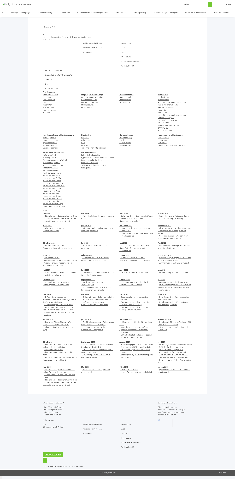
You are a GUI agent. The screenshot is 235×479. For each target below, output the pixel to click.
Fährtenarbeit (163, 137)
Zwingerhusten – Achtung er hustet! (174, 263)
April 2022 (162, 243)
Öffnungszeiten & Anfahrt (53, 427)
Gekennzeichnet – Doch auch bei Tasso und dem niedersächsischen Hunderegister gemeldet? (136, 218)
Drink (45, 102)
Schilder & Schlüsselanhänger (93, 165)
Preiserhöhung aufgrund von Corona (174, 272)
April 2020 (123, 294)
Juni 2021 (85, 270)
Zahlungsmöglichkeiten (92, 43)
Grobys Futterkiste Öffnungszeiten (59, 75)
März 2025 (47, 225)
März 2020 (162, 294)
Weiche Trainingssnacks (53, 165)
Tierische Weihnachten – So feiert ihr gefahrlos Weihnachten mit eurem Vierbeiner (135, 329)
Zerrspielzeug (125, 145)
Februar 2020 (48, 319)
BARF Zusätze (163, 123)
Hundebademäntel (89, 100)
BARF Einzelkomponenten (168, 125)
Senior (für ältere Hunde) (168, 105)
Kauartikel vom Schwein (53, 196)
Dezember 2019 (125, 319)
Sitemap (124, 52)
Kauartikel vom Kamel (52, 180)
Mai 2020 (85, 294)
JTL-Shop (230, 473)
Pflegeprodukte (87, 105)
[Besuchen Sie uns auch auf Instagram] (45, 461)
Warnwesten (124, 102)
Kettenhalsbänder (50, 145)
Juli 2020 (161, 279)
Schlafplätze (86, 168)
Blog (46, 84)
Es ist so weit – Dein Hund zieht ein (97, 299)
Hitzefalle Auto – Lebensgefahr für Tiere (60, 216)
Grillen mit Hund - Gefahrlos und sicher (98, 297)
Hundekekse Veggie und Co (54, 206)
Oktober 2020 (48, 279)
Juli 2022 (84, 243)
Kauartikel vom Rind (51, 193)
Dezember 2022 (125, 225)
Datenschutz (126, 43)
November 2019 (164, 319)
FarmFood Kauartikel (53, 70)
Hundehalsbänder (50, 140)
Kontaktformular (51, 88)
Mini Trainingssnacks (51, 162)
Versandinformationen (92, 48)
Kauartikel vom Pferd (51, 191)
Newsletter (87, 52)
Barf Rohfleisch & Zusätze (168, 120)
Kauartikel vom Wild (51, 201)
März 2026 (123, 213)
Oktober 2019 (48, 342)
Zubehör (46, 112)
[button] (218, 4)
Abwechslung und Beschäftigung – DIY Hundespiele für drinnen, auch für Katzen (174, 230)
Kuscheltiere (124, 140)
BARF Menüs (163, 128)
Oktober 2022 (48, 243)
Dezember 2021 (164, 255)
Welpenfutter (163, 100)
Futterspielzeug (125, 137)
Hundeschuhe (125, 100)
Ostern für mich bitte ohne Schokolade (136, 372)
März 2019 (123, 367)
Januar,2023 (86, 225)
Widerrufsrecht (127, 66)
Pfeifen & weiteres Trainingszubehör (173, 145)
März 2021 (162, 270)
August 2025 (163, 213)
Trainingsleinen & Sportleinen (93, 148)
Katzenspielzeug (49, 110)
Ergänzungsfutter (165, 130)
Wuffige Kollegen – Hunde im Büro (58, 304)
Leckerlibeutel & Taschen (91, 160)
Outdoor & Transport (89, 162)
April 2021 (123, 270)
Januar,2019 (163, 367)
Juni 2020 (47, 294)
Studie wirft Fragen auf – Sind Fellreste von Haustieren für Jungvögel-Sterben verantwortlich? (174, 287)
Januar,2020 (86, 319)
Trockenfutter (48, 107)
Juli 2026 (46, 213)
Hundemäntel (125, 97)
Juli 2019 (161, 342)
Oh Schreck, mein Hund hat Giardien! (136, 272)
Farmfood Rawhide (50, 170)
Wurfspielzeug (125, 143)
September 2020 (88, 279)
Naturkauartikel (49, 155)
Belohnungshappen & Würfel (55, 160)
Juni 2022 (123, 243)
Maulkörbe (162, 143)
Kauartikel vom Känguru (53, 183)
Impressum (126, 57)
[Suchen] (210, 4)
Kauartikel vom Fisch (51, 175)
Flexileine (85, 137)
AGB (123, 48)
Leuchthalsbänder (50, 148)
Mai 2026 (85, 213)
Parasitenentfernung (89, 102)
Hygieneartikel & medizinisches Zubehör (97, 157)
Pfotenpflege (86, 107)
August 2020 (124, 279)
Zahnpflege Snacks (50, 168)
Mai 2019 (85, 367)
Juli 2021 (46, 270)
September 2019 (88, 342)
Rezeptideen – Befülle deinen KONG (174, 282)
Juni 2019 (47, 367)
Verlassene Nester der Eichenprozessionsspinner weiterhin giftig (58, 352)
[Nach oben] (1, 477)
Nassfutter (47, 105)
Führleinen (85, 140)
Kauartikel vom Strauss (52, 198)
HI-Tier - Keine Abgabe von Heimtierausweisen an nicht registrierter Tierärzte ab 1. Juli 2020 (59, 299)
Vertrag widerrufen (53, 455)
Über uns (49, 79)
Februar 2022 (86, 255)
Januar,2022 (124, 255)
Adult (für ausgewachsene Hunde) (172, 102)
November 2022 (164, 225)
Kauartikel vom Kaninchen (54, 186)
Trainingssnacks (49, 157)
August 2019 (124, 342)
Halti (83, 143)
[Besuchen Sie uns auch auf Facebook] (45, 459)
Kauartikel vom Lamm (52, 188)
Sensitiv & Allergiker (166, 107)
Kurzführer (85, 145)
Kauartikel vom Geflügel (52, 178)
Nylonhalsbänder (50, 143)
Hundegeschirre (49, 137)
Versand (79, 466)
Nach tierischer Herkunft (53, 173)
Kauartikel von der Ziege (53, 204)
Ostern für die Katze (129, 369)
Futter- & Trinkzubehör (90, 155)
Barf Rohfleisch (49, 100)
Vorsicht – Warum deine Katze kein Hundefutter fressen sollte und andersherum (134, 248)
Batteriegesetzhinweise (131, 61)
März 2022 (47, 255)
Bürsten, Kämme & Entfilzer (92, 97)
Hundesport (163, 140)
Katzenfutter (48, 97)
